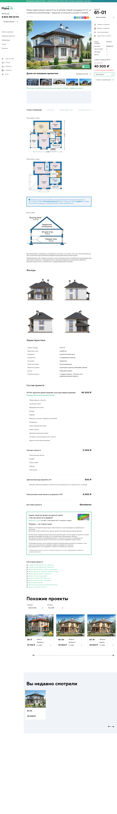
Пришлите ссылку (35, 520)
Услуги (4, 44)
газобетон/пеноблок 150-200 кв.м (41, 567)
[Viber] (83, 17)
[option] (39, 633)
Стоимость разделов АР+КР (103, 59)
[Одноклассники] (88, 17)
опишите (79, 201)
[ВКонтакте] (75, 17)
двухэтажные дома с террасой (39, 574)
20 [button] (62, 655)
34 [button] (81, 655)
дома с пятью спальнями (37, 576)
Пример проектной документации (41, 395)
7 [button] (44, 655)
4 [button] (40, 655)
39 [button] (88, 655)
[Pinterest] (85, 17)
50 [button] (103, 655)
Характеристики (66, 110)
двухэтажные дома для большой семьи (43, 585)
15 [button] (55, 655)
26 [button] (70, 655)
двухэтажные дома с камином (39, 580)
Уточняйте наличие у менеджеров (104, 70)
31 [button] (77, 655)
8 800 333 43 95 (10, 17)
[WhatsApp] (77, 17)
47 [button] (99, 655)
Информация (6, 40)
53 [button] (107, 655)
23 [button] (66, 655)
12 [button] (51, 655)
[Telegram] (80, 17)
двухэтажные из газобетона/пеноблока (43, 571)
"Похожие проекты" (50, 201)
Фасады (50, 110)
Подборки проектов (8, 36)
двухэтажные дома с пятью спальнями (42, 569)
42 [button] (92, 655)
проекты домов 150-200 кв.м (39, 578)
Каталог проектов (7, 32)
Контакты (5, 48)
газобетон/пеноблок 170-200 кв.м (41, 565)
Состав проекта (84, 110)
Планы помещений (34, 110)
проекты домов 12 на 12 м (37, 587)
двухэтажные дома (35, 582)
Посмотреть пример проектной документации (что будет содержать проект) (55, 88)
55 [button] (110, 655)
